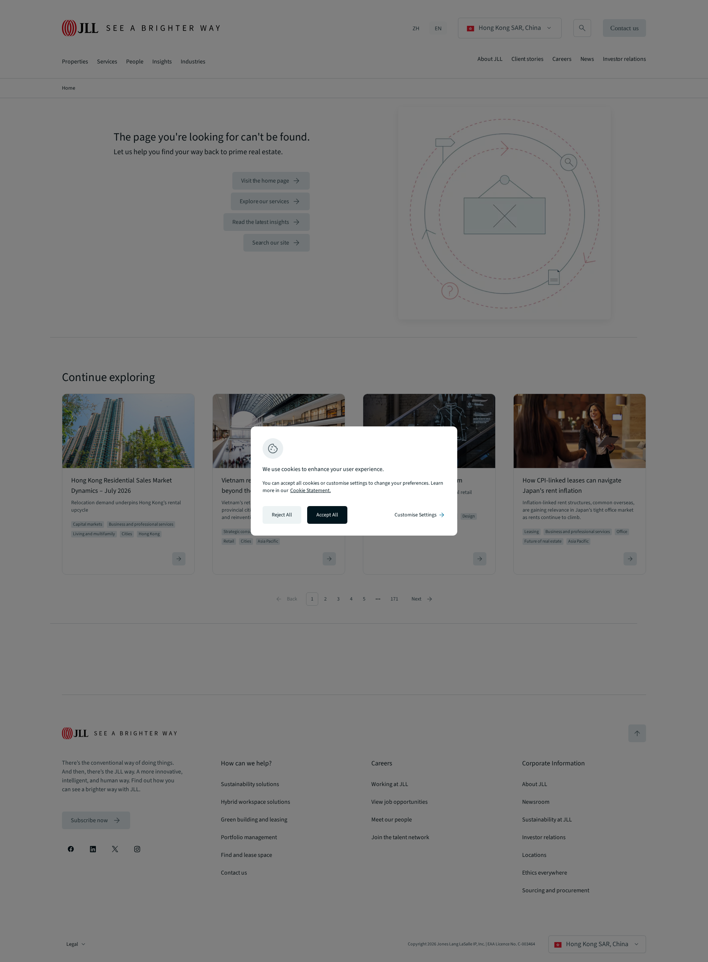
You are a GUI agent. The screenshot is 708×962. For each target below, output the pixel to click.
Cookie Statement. (310, 490)
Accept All (327, 515)
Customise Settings (420, 515)
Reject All (282, 515)
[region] (354, 481)
